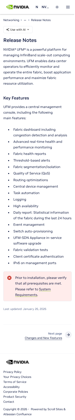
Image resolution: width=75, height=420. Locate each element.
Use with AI (18, 29)
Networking (37, 7)
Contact (8, 402)
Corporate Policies (15, 392)
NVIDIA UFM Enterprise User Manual (46, 7)
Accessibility (11, 387)
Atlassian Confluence (17, 414)
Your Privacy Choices (17, 377)
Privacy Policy (12, 372)
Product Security (14, 397)
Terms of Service (14, 382)
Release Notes (41, 20)
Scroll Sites (55, 409)
